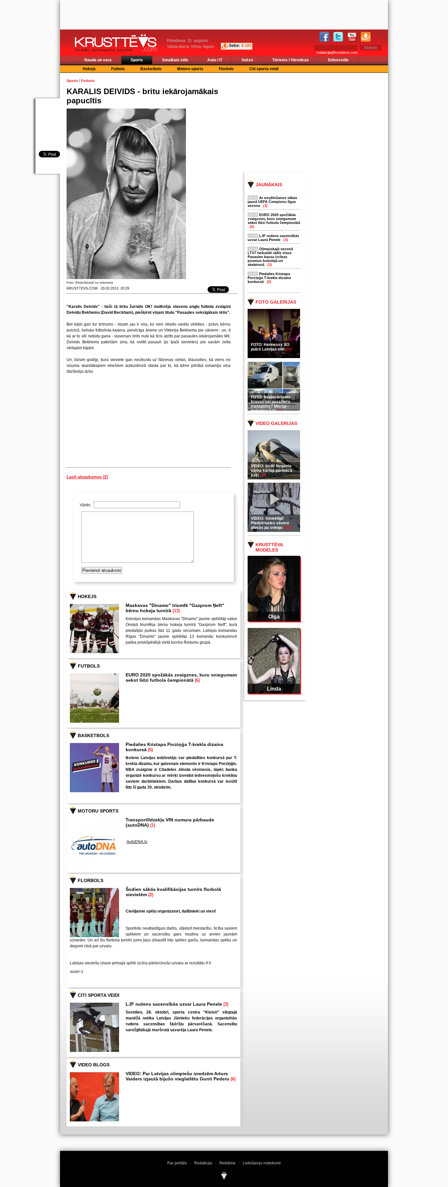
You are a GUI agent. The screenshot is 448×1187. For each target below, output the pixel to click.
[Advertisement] (322, 122)
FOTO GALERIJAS (275, 302)
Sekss (247, 60)
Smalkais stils (175, 60)
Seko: (234, 45)
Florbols (226, 69)
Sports (137, 60)
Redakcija (203, 1163)
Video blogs (94, 1064)
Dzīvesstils (338, 60)
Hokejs (89, 69)
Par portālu (177, 1163)
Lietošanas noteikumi (262, 1163)
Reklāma (227, 1163)
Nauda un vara (98, 60)
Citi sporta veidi (263, 69)
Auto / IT (214, 60)
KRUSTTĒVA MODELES (269, 547)
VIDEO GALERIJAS (276, 423)
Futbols (118, 69)
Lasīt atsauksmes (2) (87, 476)
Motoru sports (190, 69)
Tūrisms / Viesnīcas (290, 60)
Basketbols (151, 69)
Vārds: (86, 505)
